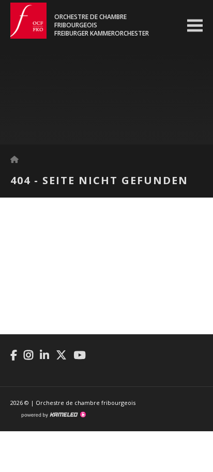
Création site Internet (53, 414)
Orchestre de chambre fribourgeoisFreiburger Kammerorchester (101, 25)
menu (195, 26)
